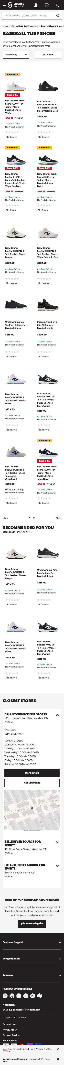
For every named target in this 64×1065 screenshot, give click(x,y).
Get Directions (32, 783)
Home (6, 26)
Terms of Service (11, 1035)
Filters (50, 54)
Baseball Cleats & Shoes (51, 26)
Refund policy (10, 1040)
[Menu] (4, 5)
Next (58, 518)
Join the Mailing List (32, 924)
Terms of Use (9, 1024)
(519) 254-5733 (13, 734)
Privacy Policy (10, 1029)
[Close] (58, 1049)
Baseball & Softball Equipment (24, 26)
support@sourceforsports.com (24, 1009)
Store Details (32, 773)
